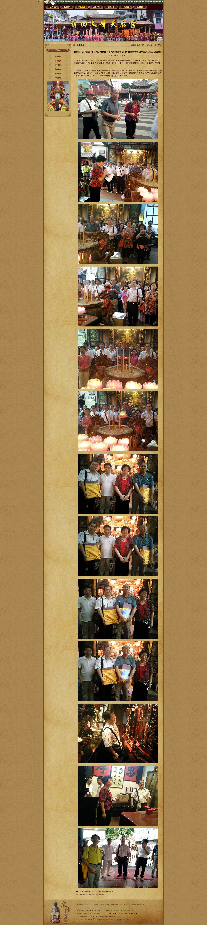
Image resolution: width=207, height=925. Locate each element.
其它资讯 (58, 78)
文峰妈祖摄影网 (104, 904)
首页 (142, 45)
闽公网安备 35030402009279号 (105, 920)
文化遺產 (125, 7)
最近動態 (149, 45)
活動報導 (81, 7)
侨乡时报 (87, 904)
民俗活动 (58, 56)
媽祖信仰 (96, 7)
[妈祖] (58, 111)
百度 (121, 904)
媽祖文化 (111, 7)
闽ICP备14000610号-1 (84, 920)
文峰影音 (140, 7)
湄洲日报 (95, 904)
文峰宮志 (67, 7)
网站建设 (119, 920)
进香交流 (58, 61)
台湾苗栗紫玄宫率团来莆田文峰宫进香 (92, 895)
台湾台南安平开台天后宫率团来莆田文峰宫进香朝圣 (96, 891)
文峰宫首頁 (52, 7)
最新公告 (58, 74)
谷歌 (125, 904)
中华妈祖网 (140, 904)
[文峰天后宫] (103, 40)
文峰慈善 (58, 69)
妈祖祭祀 (58, 65)
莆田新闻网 (114, 904)
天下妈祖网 (132, 904)
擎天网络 (126, 920)
